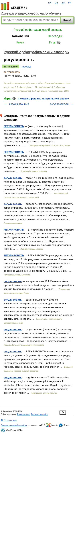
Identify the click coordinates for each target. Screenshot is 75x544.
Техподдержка (23, 414)
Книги (20, 42)
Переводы (55, 36)
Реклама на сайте (39, 414)
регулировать (13, 177)
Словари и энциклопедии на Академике (31, 13)
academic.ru (14, 6)
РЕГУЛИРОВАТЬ (14, 126)
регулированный (19, 103)
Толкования (20, 36)
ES (63, 2)
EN (49, 2)
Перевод (26, 66)
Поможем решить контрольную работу (43, 98)
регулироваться (59, 103)
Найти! (67, 20)
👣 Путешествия (9, 420)
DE (56, 2)
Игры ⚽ (55, 42)
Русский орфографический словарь (37, 29)
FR (69, 2)
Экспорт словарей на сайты (14, 425)
